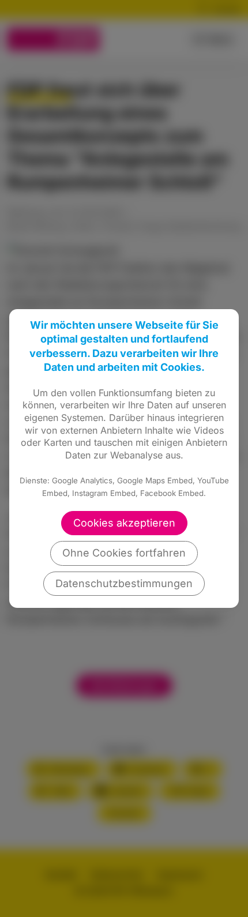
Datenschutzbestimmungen (124, 583)
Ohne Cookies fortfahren (124, 553)
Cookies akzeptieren (124, 523)
